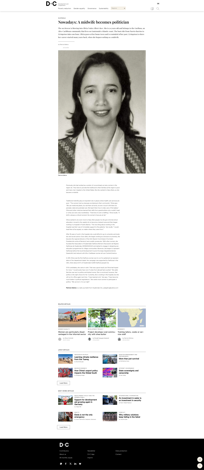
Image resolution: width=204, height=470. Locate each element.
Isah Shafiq (123, 375)
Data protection (121, 451)
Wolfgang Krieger (80, 375)
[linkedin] (75, 464)
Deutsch (158, 4)
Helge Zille (78, 406)
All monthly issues (66, 458)
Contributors (64, 451)
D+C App (90, 454)
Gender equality (79, 8)
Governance (92, 8)
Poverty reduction (64, 8)
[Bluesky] (80, 464)
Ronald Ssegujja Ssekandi (101, 338)
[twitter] (71, 464)
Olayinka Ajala (123, 419)
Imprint (90, 458)
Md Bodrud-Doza (124, 361)
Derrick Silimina (127, 338)
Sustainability (103, 8)
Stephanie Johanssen (90, 419)
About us (63, 454)
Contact (118, 454)
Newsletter (91, 451)
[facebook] (66, 464)
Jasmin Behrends (80, 419)
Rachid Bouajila (80, 361)
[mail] (61, 464)
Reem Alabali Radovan (126, 402)
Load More (63, 383)
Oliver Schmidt (68, 338)
